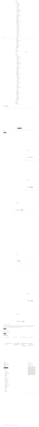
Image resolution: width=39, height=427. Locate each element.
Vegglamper (18, 46)
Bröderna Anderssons (7, 372)
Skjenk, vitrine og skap (19, 21)
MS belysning (6, 387)
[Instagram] (16, 394)
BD (26, 345)
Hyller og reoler (18, 12)
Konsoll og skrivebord (19, 10)
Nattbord (18, 75)
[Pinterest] (18, 394)
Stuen (16, 54)
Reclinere (18, 4)
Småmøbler (18, 16)
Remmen (6, 389)
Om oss (16, 48)
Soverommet (17, 22)
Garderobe (18, 90)
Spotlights (18, 45)
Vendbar (18, 27)
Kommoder (18, 34)
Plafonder (18, 43)
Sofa (17, 61)
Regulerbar (18, 28)
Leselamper (18, 96)
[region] (19, 354)
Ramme (18, 31)
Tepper (18, 37)
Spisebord (18, 72)
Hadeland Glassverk (18, 40)
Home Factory (6, 381)
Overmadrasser (18, 78)
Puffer (17, 7)
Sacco (17, 36)
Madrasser (18, 24)
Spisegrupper (18, 19)
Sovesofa (18, 9)
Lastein (6, 386)
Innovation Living (7, 383)
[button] (6, 367)
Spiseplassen (17, 69)
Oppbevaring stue (18, 63)
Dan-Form (6, 374)
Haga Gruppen (6, 378)
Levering (16, 102)
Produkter (17, 1)
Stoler (17, 55)
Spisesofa (18, 18)
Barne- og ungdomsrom (19, 87)
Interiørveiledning (17, 51)
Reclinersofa (18, 60)
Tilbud (16, 49)
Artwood (6, 369)
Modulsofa (18, 6)
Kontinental (18, 25)
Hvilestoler (18, 3)
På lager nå (17, 99)
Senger (17, 81)
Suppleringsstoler (19, 57)
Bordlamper (18, 93)
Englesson (6, 375)
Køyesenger (18, 30)
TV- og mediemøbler (19, 15)
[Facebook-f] (15, 394)
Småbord (18, 66)
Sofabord (18, 67)
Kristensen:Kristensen (33, 345)
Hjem (16, 0)
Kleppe (6, 384)
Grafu (5, 377)
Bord (17, 13)
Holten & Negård (6, 380)
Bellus (5, 371)
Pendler (17, 42)
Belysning (17, 39)
